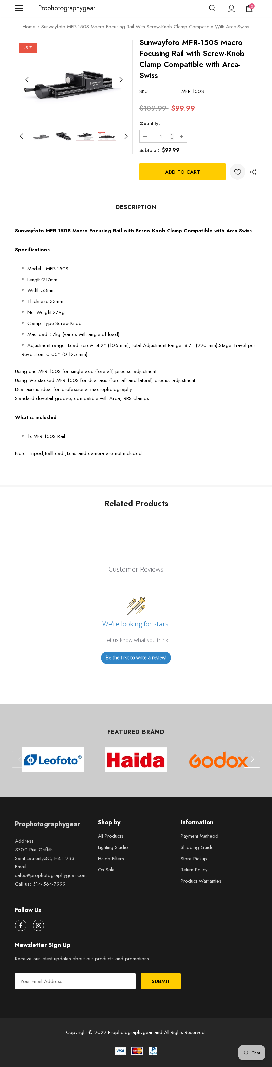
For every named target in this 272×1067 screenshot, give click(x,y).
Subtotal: (149, 150)
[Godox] (219, 759)
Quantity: (149, 123)
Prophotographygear (46, 8)
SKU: (144, 91)
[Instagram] (38, 925)
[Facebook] (20, 925)
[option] (74, 80)
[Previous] (27, 80)
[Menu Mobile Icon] (19, 8)
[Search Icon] (212, 8)
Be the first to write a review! (136, 657)
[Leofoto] (53, 759)
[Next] (120, 80)
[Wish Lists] (237, 172)
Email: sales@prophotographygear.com (51, 871)
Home (29, 26)
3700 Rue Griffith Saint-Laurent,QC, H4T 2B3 (44, 854)
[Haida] (136, 759)
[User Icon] (231, 8)
